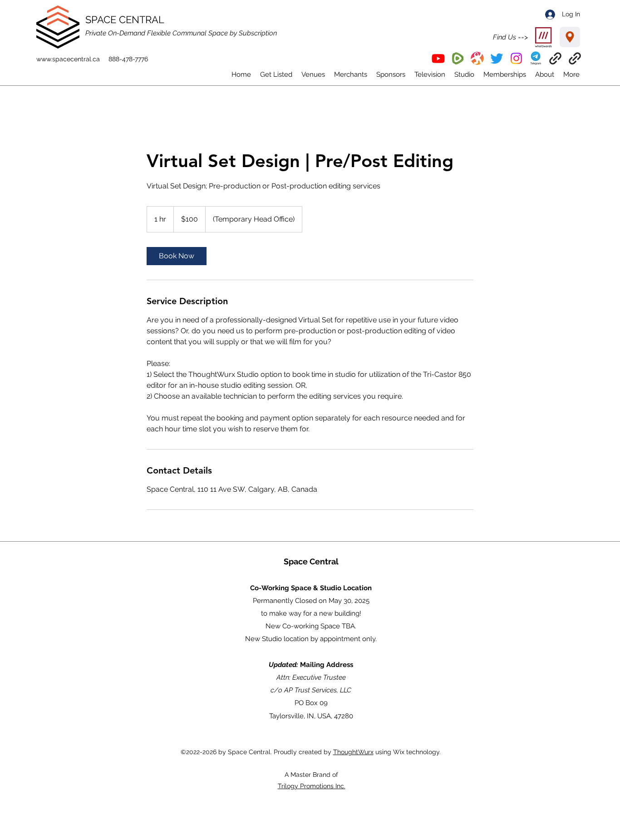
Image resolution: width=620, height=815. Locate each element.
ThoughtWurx (353, 752)
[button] (535, 58)
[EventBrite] (555, 58)
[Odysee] (477, 58)
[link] (177, 256)
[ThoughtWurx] (574, 58)
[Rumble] (457, 58)
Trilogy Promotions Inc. (311, 786)
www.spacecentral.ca (68, 59)
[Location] (570, 37)
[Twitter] (496, 58)
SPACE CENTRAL (124, 19)
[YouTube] (438, 58)
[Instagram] (516, 58)
